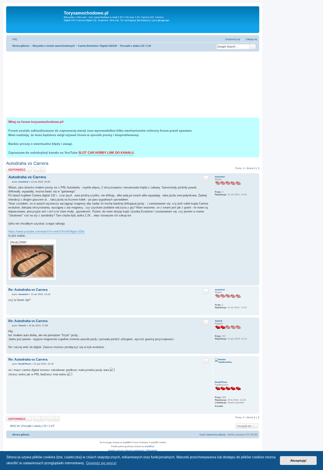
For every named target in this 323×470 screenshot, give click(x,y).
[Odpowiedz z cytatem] (206, 178)
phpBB (126, 442)
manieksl (220, 176)
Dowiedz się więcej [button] (101, 463)
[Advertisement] (132, 84)
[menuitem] (12, 39)
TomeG (218, 321)
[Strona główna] (35, 19)
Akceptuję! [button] (298, 460)
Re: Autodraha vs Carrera (27, 289)
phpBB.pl (149, 446)
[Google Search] (252, 46)
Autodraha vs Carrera (27, 163)
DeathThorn (221, 382)
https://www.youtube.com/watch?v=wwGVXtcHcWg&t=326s (46, 231)
